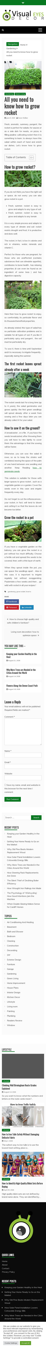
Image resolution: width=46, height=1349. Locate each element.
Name (7, 751)
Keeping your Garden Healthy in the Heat (21, 655)
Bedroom (11, 936)
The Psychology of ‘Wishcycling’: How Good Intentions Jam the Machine (22, 896)
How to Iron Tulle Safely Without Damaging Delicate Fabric (20, 1136)
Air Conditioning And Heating (20, 922)
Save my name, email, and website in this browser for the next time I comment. (22, 788)
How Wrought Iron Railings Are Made (24, 888)
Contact (5, 1268)
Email (7, 762)
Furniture (11, 964)
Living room (12, 1006)
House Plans (13, 987)
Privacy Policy (8, 1272)
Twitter (27, 601)
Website (8, 773)
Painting (11, 1011)
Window (11, 1025)
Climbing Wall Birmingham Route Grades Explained (19, 1087)
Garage (10, 969)
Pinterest (12, 607)
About (5, 1264)
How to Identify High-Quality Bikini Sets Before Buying (22, 1185)
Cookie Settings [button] (11, 1343)
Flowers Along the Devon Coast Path (22, 685)
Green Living (20, 94)
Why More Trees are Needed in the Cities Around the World (21, 671)
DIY (8, 955)
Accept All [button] (25, 1343)
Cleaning (11, 941)
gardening (12, 592)
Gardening (9, 94)
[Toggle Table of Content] (30, 157)
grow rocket (20, 592)
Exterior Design (14, 959)
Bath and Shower (15, 931)
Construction (13, 945)
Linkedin (28, 607)
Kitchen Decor (13, 997)
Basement (11, 927)
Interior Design (13, 992)
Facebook (12, 601)
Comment (9, 716)
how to (28, 592)
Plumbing (11, 1016)
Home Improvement (16, 983)
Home (4, 1261)
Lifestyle (11, 1001)
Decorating (12, 950)
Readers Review (14, 1020)
